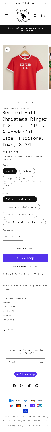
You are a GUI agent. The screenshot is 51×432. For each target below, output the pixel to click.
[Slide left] (19, 102)
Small (9, 171)
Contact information (37, 426)
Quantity (8, 230)
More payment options (25, 266)
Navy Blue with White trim (24, 222)
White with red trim (20, 214)
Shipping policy (15, 426)
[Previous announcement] (6, 3)
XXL (37, 178)
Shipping (22, 157)
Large (9, 178)
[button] (7, 16)
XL (24, 178)
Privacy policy (22, 421)
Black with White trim (21, 207)
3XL (8, 186)
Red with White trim (20, 199)
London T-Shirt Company (24, 417)
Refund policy (41, 421)
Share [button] (10, 329)
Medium (27, 171)
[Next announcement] (45, 3)
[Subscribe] (41, 362)
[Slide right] (32, 102)
